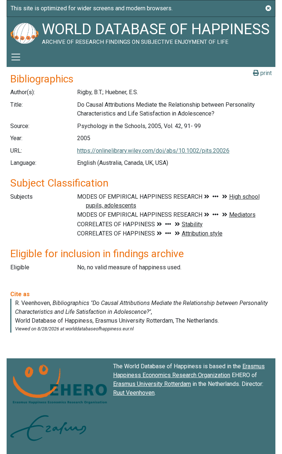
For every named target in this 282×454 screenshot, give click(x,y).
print (265, 73)
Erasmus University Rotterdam (152, 383)
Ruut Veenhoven (134, 392)
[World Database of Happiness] (24, 32)
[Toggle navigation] (15, 57)
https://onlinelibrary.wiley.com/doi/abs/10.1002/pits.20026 (153, 150)
